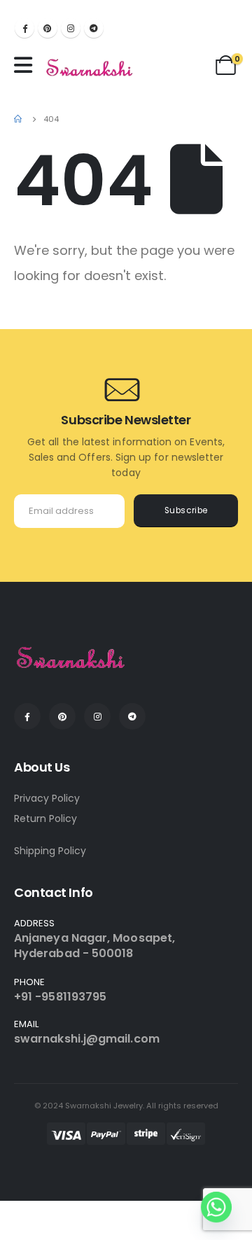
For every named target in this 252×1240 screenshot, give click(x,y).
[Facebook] (24, 28)
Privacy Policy (47, 798)
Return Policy (45, 818)
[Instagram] (70, 28)
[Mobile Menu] (26, 65)
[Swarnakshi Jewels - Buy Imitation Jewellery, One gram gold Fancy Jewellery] (90, 69)
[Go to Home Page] (19, 119)
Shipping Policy (50, 851)
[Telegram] (94, 28)
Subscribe (186, 510)
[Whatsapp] (216, 1207)
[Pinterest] (47, 28)
